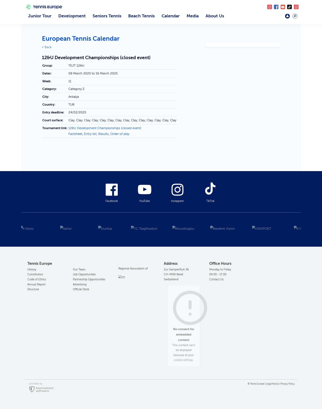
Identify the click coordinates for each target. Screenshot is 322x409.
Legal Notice (272, 384)
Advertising (80, 284)
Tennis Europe (42, 12)
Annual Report (36, 284)
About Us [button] (215, 15)
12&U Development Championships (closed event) (104, 128)
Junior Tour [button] (39, 15)
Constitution (35, 274)
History (31, 269)
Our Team (79, 269)
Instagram (177, 200)
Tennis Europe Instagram (296, 7)
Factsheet (75, 134)
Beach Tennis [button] (141, 15)
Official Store (81, 289)
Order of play (119, 134)
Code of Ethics (36, 279)
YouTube (283, 7)
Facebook (276, 7)
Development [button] (72, 15)
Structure (33, 289)
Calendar (171, 15)
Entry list (90, 134)
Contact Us (216, 279)
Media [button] (193, 15)
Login (287, 16)
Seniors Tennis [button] (107, 15)
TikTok (289, 7)
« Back (47, 47)
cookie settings (183, 359)
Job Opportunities (84, 274)
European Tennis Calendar (80, 38)
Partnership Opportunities (89, 279)
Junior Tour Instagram (269, 7)
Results (103, 134)
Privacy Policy (288, 384)
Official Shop (277, 17)
